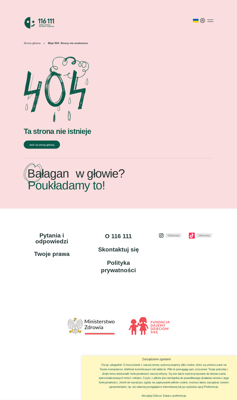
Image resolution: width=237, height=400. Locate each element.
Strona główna (32, 43)
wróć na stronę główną (41, 144)
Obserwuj (173, 235)
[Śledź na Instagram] (161, 236)
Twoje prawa (52, 254)
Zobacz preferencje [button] (174, 395)
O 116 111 (118, 236)
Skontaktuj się (118, 249)
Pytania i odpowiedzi (51, 238)
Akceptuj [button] (147, 395)
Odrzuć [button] (157, 395)
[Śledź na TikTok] (192, 236)
